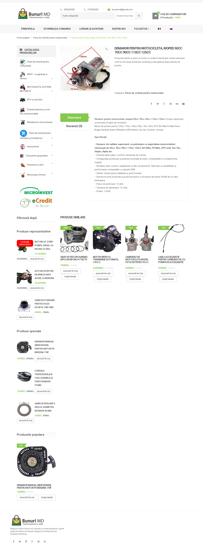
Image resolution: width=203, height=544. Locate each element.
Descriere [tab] (74, 117)
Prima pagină (23, 38)
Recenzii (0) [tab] (74, 126)
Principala (28, 28)
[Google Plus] (32, 541)
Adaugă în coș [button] (70, 271)
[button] (106, 49)
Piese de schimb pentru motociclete (50, 38)
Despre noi (119, 28)
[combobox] (124, 16)
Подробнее (70, 276)
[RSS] (44, 541)
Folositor (141, 28)
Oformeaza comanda (57, 28)
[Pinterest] (38, 541)
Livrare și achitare (91, 28)
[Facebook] (13, 541)
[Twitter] (19, 541)
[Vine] (26, 541)
